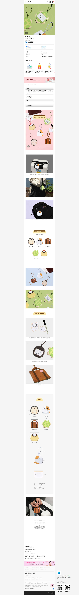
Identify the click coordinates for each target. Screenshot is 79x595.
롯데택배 (45, 583)
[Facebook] (26, 573)
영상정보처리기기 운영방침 (41, 569)
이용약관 (41, 567)
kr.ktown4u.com (36, 579)
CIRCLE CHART (33, 583)
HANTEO (27, 583)
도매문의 (41, 577)
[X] (29, 573)
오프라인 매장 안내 (28, 567)
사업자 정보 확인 (27, 577)
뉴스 (38, 567)
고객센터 (33, 577)
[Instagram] (31, 573)
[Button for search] (47, 2)
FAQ (36, 567)
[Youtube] (34, 573)
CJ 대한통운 (40, 583)
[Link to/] (50, 2)
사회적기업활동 (46, 567)
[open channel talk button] (53, 589)
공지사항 (33, 567)
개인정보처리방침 (33, 569)
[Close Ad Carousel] (53, 584)
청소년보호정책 (27, 569)
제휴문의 (37, 577)
